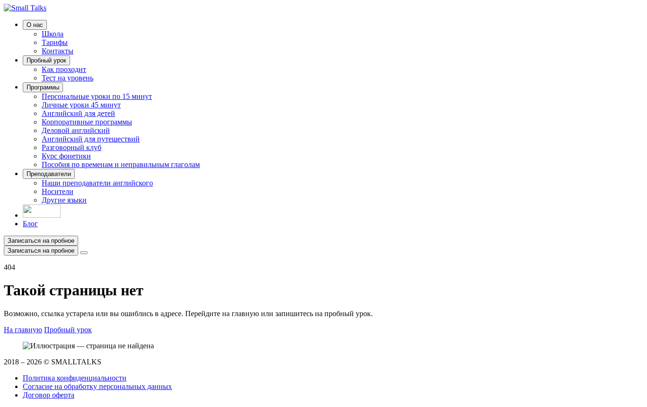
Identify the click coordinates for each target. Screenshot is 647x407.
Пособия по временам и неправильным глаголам (121, 164)
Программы (43, 87)
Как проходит (64, 69)
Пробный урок (46, 60)
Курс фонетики (66, 156)
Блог (30, 224)
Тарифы (55, 42)
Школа (52, 34)
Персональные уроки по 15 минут (97, 96)
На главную (23, 330)
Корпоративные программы (87, 122)
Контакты (57, 51)
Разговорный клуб (71, 147)
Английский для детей (78, 113)
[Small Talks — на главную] (25, 8)
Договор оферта (48, 395)
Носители (57, 191)
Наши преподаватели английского (97, 183)
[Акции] (42, 215)
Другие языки (64, 200)
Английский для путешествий (91, 139)
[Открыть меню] (84, 252)
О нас (35, 24)
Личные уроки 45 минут (81, 105)
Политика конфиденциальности (74, 378)
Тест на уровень (67, 78)
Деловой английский (76, 130)
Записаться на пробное (41, 240)
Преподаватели (49, 173)
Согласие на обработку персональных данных (97, 386)
